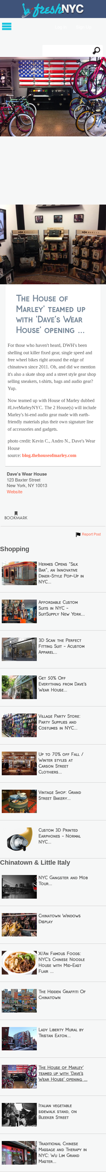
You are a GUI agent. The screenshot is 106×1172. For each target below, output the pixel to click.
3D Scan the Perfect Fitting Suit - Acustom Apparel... (62, 646)
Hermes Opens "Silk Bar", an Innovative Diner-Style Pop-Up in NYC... (61, 573)
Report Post (88, 533)
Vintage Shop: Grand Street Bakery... (60, 796)
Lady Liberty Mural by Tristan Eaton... (61, 1033)
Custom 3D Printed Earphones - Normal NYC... (60, 836)
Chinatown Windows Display (60, 919)
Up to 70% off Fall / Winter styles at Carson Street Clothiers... (61, 763)
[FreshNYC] (53, 16)
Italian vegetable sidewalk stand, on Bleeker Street (58, 1112)
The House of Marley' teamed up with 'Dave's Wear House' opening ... (63, 1074)
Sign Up (83, 26)
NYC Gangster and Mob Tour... (63, 881)
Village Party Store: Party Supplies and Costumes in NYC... (59, 722)
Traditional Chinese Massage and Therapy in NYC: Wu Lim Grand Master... (63, 1153)
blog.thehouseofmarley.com (49, 455)
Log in (61, 26)
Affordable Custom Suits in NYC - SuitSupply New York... (62, 608)
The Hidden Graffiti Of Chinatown (62, 995)
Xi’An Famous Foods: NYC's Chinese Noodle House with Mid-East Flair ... (62, 963)
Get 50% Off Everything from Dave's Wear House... (63, 684)
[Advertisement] (53, 171)
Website (14, 491)
